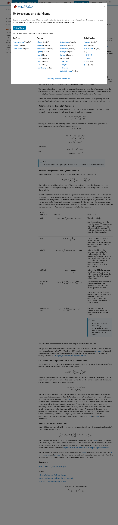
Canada (16, 45)
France (39, 58)
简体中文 (89, 55)
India (85, 45)
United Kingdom (66, 71)
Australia (87, 42)
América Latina (18, 42)
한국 (85, 65)
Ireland (39, 61)
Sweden (63, 55)
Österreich (64, 48)
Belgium (39, 42)
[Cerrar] (104, 6)
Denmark (40, 45)
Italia (38, 65)
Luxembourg (41, 68)
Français (65, 68)
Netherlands (64, 42)
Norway (63, 45)
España (39, 52)
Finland (39, 55)
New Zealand (88, 48)
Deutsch (65, 61)
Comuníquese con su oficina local (59, 79)
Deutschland (41, 48)
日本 (85, 61)
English (64, 65)
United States (17, 48)
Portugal (63, 52)
